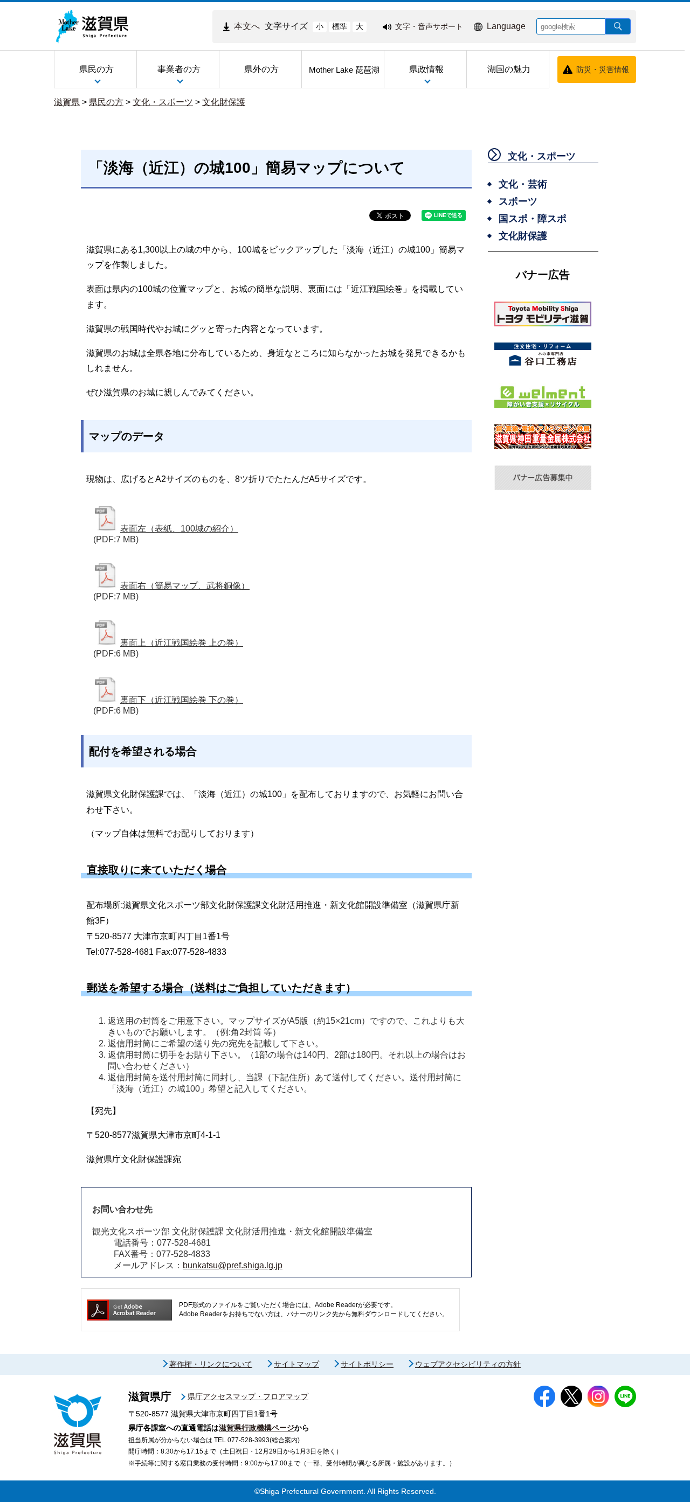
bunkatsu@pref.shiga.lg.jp (232, 1265)
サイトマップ (296, 1364)
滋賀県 (67, 102)
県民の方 (106, 102)
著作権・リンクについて (210, 1364)
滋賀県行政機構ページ (256, 1427)
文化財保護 (223, 102)
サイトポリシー (367, 1364)
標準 (339, 26)
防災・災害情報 (602, 69)
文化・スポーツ (163, 102)
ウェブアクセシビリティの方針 (468, 1364)
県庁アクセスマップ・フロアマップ (248, 1396)
